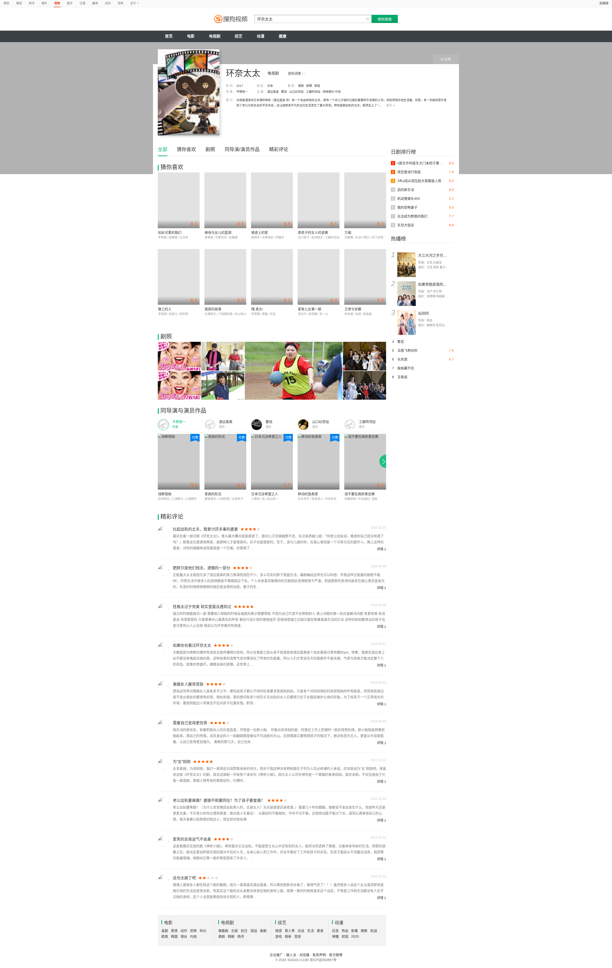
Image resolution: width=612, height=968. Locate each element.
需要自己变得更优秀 (190, 723)
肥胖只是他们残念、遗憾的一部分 (201, 568)
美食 (320, 931)
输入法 (291, 955)
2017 (239, 86)
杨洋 (240, 936)
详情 (380, 549)
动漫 (260, 36)
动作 (183, 931)
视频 (57, 3)
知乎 (32, 3)
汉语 (82, 3)
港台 (183, 936)
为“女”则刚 (182, 762)
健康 (282, 36)
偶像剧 (223, 931)
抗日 (244, 931)
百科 (120, 3)
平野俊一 (242, 92)
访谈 (301, 931)
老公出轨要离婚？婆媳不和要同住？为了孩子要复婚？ (219, 800)
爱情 (174, 931)
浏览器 (304, 955)
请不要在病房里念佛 (359, 494)
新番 (354, 931)
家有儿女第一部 (309, 309)
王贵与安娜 (352, 309)
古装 (234, 931)
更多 (389, 105)
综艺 (238, 36)
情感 (278, 931)
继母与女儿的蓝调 (218, 232)
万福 (347, 232)
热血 (345, 931)
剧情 (309, 86)
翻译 (95, 3)
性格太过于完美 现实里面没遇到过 (202, 607)
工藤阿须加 (313, 92)
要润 (284, 92)
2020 (355, 936)
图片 (44, 3)
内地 (193, 936)
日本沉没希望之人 (264, 494)
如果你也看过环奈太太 (192, 645)
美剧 (221, 936)
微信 (19, 3)
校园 (345, 936)
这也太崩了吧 (184, 878)
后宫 (335, 931)
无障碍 (603, 3)
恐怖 (193, 931)
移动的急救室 (308, 494)
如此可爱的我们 (169, 232)
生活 (310, 931)
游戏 (278, 936)
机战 (373, 931)
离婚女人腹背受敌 (188, 684)
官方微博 (335, 955)
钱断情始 (164, 494)
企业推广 (276, 955)
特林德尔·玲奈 (332, 92)
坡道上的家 (259, 232)
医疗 (70, 3)
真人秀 (290, 931)
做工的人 (164, 309)
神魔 (335, 936)
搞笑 (364, 931)
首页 (169, 36)
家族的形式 (213, 494)
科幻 (203, 931)
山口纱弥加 (296, 92)
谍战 (253, 931)
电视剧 (214, 36)
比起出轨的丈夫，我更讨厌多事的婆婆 (205, 529)
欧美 (164, 936)
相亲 (288, 936)
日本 (270, 86)
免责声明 (319, 955)
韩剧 (231, 936)
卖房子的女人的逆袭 (313, 232)
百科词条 (294, 73)
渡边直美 (273, 92)
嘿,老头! (257, 309)
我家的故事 (213, 309)
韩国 (174, 936)
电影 (191, 36)
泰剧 (263, 931)
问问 (108, 3)
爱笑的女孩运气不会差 (192, 839)
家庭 (317, 86)
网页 (6, 3)
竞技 (297, 936)
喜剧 (301, 86)
